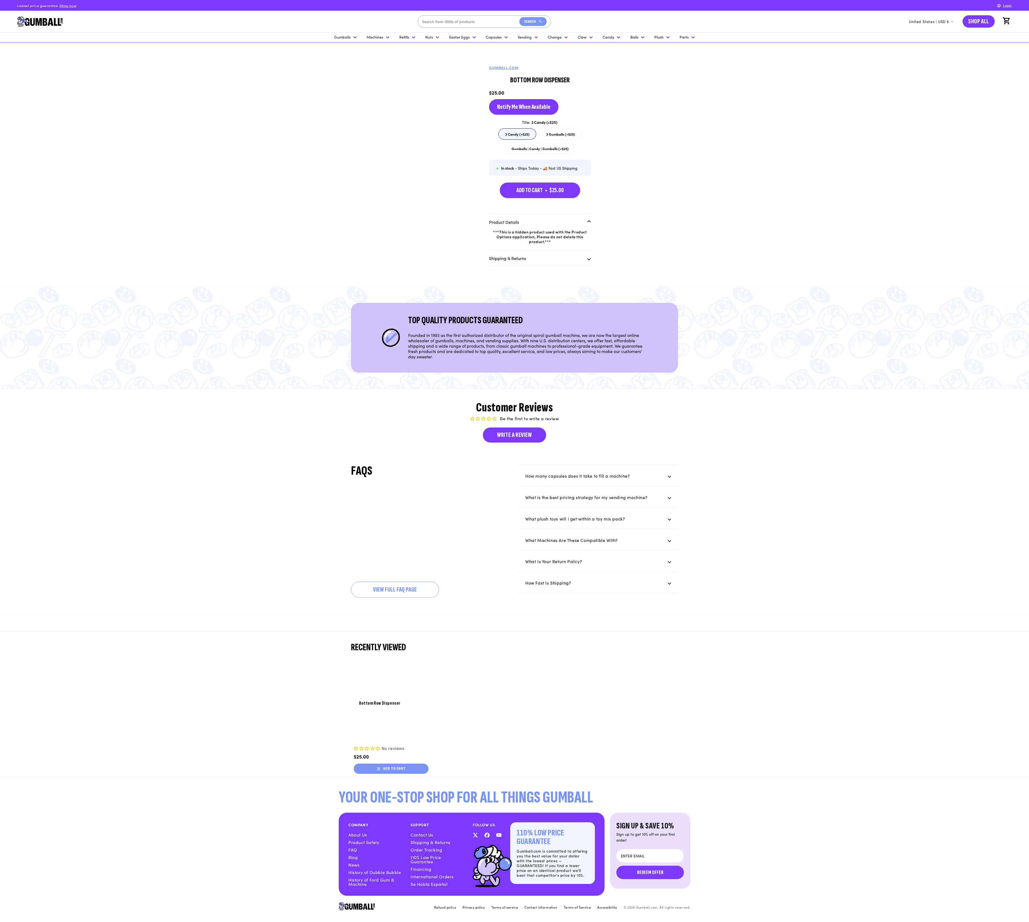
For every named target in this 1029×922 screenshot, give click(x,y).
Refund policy (445, 907)
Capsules (494, 37)
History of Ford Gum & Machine (371, 882)
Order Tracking (426, 850)
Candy (608, 37)
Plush (658, 37)
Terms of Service (577, 907)
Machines (375, 37)
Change (555, 37)
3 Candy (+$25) (520, 135)
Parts (684, 37)
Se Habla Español (429, 884)
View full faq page (395, 589)
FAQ (352, 850)
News (353, 865)
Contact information (540, 907)
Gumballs (342, 37)
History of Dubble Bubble (374, 872)
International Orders (432, 876)
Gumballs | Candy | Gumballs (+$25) (540, 150)
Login (1007, 5)
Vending (525, 37)
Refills (404, 37)
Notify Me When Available (523, 107)
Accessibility (607, 907)
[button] (1007, 21)
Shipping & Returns (430, 842)
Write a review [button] (514, 434)
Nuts (429, 37)
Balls (634, 37)
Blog (353, 857)
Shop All (978, 21)
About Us (357, 835)
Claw (582, 37)
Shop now (67, 5)
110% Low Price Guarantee (426, 859)
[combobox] (470, 21)
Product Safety (363, 842)
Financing (421, 869)
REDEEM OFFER (650, 872)
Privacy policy (474, 907)
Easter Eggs (459, 37)
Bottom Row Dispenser (380, 703)
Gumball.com (504, 67)
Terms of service (504, 907)
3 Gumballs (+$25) (563, 135)
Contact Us (422, 835)
